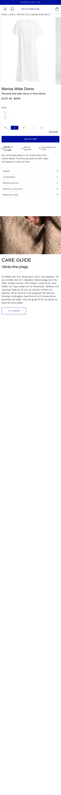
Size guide (53, 131)
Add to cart (30, 139)
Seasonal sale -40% (31, 2)
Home (4, 15)
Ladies (12, 15)
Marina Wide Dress (40, 15)
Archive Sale (23, 15)
